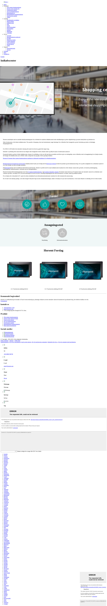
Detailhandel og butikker (13, 20)
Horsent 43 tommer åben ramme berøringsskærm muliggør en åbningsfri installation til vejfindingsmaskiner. (29, 158)
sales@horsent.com (8, 309)
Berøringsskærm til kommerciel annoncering (14, 163)
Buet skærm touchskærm (10, 325)
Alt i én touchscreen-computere (39, 342)
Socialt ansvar (10, 44)
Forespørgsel (4, 301)
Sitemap (11, 340)
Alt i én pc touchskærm (15, 342)
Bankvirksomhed (11, 27)
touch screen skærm (26, 342)
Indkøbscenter (10, 23)
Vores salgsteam (11, 42)
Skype (5, 378)
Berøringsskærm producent (13, 37)
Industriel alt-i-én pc (52, 342)
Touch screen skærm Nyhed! (11, 318)
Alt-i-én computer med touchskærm (67, 342)
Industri (9, 30)
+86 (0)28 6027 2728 (9, 307)
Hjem (5, 4)
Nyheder (6, 51)
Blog (5, 52)
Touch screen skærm (9, 320)
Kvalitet (9, 38)
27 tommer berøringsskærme (35, 172)
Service (9, 49)
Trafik (8, 25)
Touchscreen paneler (12, 16)
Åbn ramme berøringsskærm (14, 7)
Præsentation (10, 28)
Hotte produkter (4, 340)
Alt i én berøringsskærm (13, 11)
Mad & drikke (10, 21)
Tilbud (8, 17)
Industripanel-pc (11, 13)
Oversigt (9, 35)
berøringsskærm (5, 342)
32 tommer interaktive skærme (51, 172)
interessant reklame (51, 163)
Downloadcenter (11, 48)
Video (8, 45)
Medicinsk (9, 31)
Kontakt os (6, 54)
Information (8, 167)
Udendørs (9, 33)
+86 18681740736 (8, 354)
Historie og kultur (11, 40)
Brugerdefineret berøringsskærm (15, 14)
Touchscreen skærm (12, 10)
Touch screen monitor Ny (13, 9)
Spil (8, 24)
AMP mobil (17, 340)
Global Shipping (11, 41)
